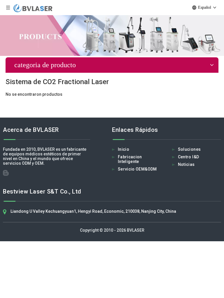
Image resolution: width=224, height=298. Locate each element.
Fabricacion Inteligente (130, 159)
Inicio (123, 149)
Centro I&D (188, 157)
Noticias (186, 164)
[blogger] (7, 174)
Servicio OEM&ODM (137, 169)
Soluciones (189, 149)
